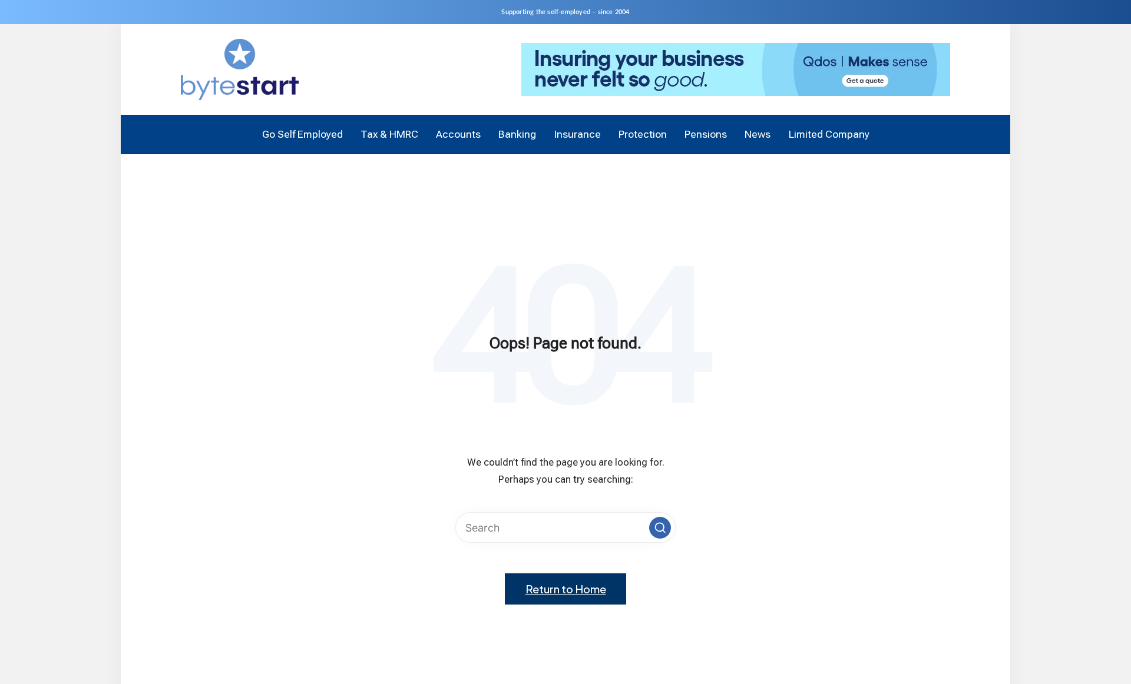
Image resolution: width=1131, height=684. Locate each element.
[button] (659, 527)
